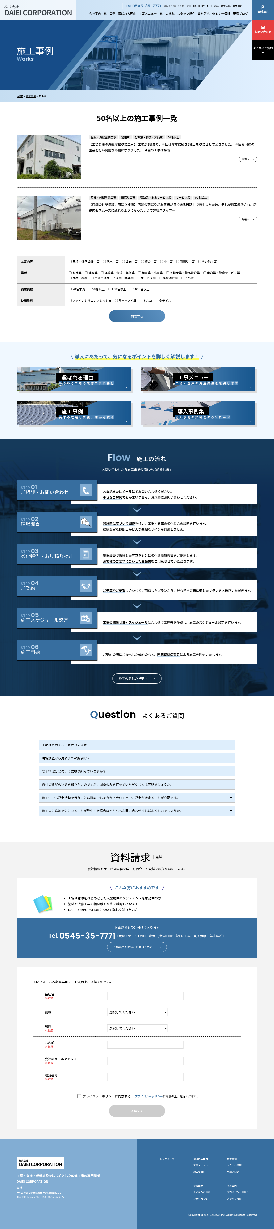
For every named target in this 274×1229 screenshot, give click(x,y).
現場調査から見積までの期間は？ (66, 758)
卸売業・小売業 (152, 273)
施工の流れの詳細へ (133, 678)
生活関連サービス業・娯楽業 (114, 278)
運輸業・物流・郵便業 (120, 273)
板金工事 (151, 261)
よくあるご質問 (263, 48)
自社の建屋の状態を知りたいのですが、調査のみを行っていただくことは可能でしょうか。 (107, 784)
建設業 (92, 273)
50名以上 (98, 289)
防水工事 (113, 261)
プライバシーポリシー (149, 1096)
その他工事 (209, 261)
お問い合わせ (263, 32)
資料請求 (204, 13)
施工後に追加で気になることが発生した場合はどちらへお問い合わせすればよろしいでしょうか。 (112, 810)
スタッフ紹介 (186, 13)
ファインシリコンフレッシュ (92, 300)
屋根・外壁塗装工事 (85, 261)
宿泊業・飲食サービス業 (223, 273)
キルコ (147, 300)
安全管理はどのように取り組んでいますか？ (74, 771)
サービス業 (148, 278)
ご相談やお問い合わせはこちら (133, 947)
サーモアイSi (127, 300)
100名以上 (119, 289)
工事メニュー (148, 13)
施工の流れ (167, 13)
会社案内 (95, 13)
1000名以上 (141, 289)
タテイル (165, 300)
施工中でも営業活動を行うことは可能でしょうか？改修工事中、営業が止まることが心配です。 (111, 797)
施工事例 (110, 13)
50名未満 (78, 289)
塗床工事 (132, 261)
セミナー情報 (221, 13)
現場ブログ (240, 13)
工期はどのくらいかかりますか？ (66, 744)
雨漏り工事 (187, 261)
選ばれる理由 (127, 13)
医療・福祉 (79, 278)
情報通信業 (170, 278)
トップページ (167, 1159)
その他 (189, 278)
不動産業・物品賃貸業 (185, 273)
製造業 (76, 273)
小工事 (168, 261)
